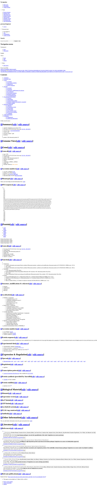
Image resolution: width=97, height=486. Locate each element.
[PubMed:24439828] (8, 456)
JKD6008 (9, 71)
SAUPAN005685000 (15, 130)
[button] (1, 9)
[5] (28, 349)
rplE (42, 361)
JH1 (4, 71)
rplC (81, 361)
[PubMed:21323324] (8, 450)
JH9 (6, 71)
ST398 (49, 71)
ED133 (56, 70)
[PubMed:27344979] (8, 464)
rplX (45, 361)
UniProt (14, 334)
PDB (4, 229)
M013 (20, 71)
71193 (49, 70)
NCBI (13, 171)
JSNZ (30, 70)
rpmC (55, 361)
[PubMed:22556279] (8, 470)
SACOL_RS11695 (25, 129)
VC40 (71, 71)
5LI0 (4, 227)
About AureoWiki (7, 483)
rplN (48, 361)
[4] (23, 347)
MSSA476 (35, 71)
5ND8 (4, 230)
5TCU (4, 235)
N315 (9, 70)
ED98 (59, 70)
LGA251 (17, 71)
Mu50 (43, 71)
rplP (59, 361)
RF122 (46, 71)
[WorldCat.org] (16, 437)
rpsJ (84, 361)
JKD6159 (13, 71)
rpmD (22, 361)
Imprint (5, 484)
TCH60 (56, 71)
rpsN (38, 361)
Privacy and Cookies (8, 481)
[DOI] (21, 437)
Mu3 (41, 71)
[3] (21, 347)
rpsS (68, 361)
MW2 (38, 71)
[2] (20, 347)
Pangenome (3, 70)
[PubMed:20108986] (8, 444)
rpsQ (52, 361)
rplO (18, 361)
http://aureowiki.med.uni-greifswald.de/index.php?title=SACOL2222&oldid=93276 (27, 476)
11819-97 (44, 70)
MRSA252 (24, 71)
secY (15, 361)
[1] (18, 347)
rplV (65, 361)
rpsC (62, 361)
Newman (18, 70)
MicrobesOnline (18, 175)
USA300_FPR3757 (24, 70)
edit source (23, 124)
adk (12, 361)
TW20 (59, 71)
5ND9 (4, 232)
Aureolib (5, 379)
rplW (75, 361)
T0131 (52, 71)
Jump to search (12, 69)
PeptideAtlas (18, 346)
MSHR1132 (30, 71)
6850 (47, 70)
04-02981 (34, 70)
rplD (78, 361)
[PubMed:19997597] (8, 437)
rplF (32, 361)
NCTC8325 (13, 70)
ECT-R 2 (53, 70)
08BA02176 (39, 70)
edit (15, 124)
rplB (72, 361)
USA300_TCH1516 (65, 71)
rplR (29, 361)
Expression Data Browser (11, 373)
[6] (11, 385)
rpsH (35, 361)
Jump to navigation (5, 69)
